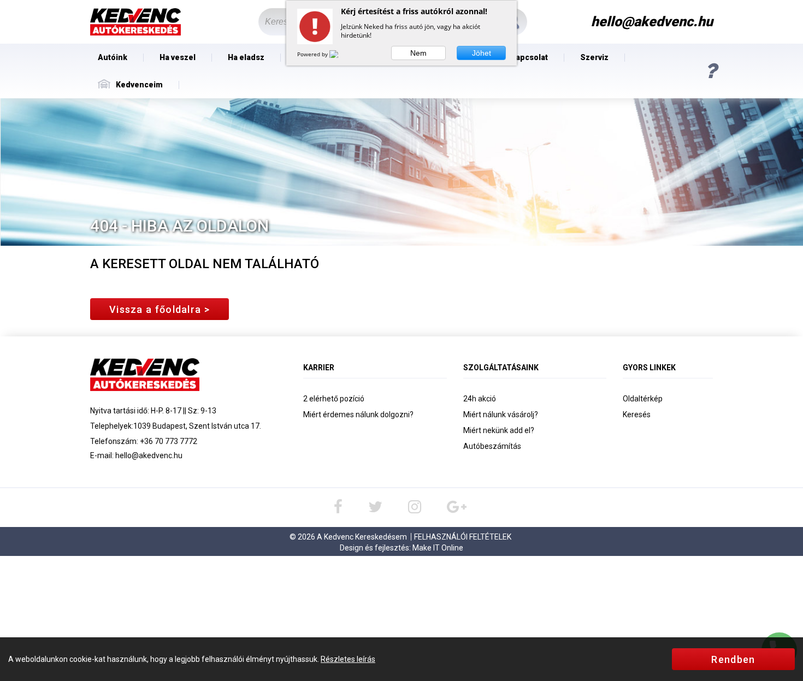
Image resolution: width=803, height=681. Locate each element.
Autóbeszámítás (492, 446)
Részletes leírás (348, 659)
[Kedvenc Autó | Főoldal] (135, 22)
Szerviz (594, 57)
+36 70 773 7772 (168, 441)
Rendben (733, 659)
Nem (418, 53)
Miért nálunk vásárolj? (500, 414)
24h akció (479, 398)
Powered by (313, 54)
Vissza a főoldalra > (159, 309)
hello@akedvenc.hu (148, 455)
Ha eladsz (246, 57)
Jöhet (481, 53)
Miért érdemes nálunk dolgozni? (358, 414)
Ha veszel (178, 57)
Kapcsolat (529, 57)
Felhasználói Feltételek (462, 536)
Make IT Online (437, 547)
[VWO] (340, 54)
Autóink (112, 57)
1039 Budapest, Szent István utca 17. (197, 426)
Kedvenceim (139, 84)
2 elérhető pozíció (333, 398)
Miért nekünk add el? (498, 430)
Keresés (637, 414)
